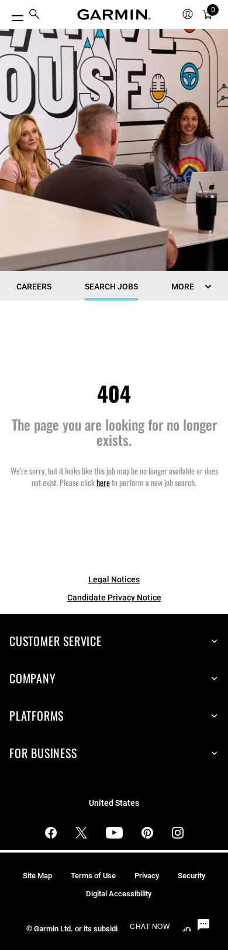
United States (114, 803)
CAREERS (33, 286)
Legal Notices (114, 579)
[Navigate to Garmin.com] (114, 14)
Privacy (146, 875)
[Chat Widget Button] (203, 925)
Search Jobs (111, 286)
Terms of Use (93, 875)
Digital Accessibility (118, 893)
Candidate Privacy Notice (114, 597)
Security (191, 875)
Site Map (37, 875)
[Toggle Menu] (13, 15)
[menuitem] (34, 15)
